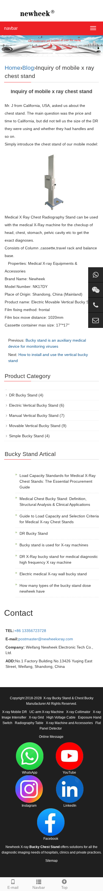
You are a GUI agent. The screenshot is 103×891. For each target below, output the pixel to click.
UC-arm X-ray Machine (46, 712)
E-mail (12, 887)
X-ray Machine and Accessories (69, 723)
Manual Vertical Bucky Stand (34, 415)
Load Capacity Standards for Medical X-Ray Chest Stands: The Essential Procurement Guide (58, 481)
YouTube (69, 772)
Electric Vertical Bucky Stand (33, 405)
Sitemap (51, 861)
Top (64, 887)
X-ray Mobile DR (14, 712)
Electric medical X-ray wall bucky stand (53, 574)
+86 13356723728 (30, 630)
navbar (11, 28)
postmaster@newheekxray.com (45, 639)
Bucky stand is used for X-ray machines (54, 545)
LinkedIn (69, 806)
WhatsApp (29, 772)
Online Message (51, 737)
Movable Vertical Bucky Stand (34, 425)
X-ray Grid (36, 717)
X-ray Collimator (78, 712)
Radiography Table (29, 723)
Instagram (29, 806)
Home (12, 67)
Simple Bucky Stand (26, 436)
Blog (28, 67)
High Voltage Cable (61, 717)
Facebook (50, 839)
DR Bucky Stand (23, 395)
